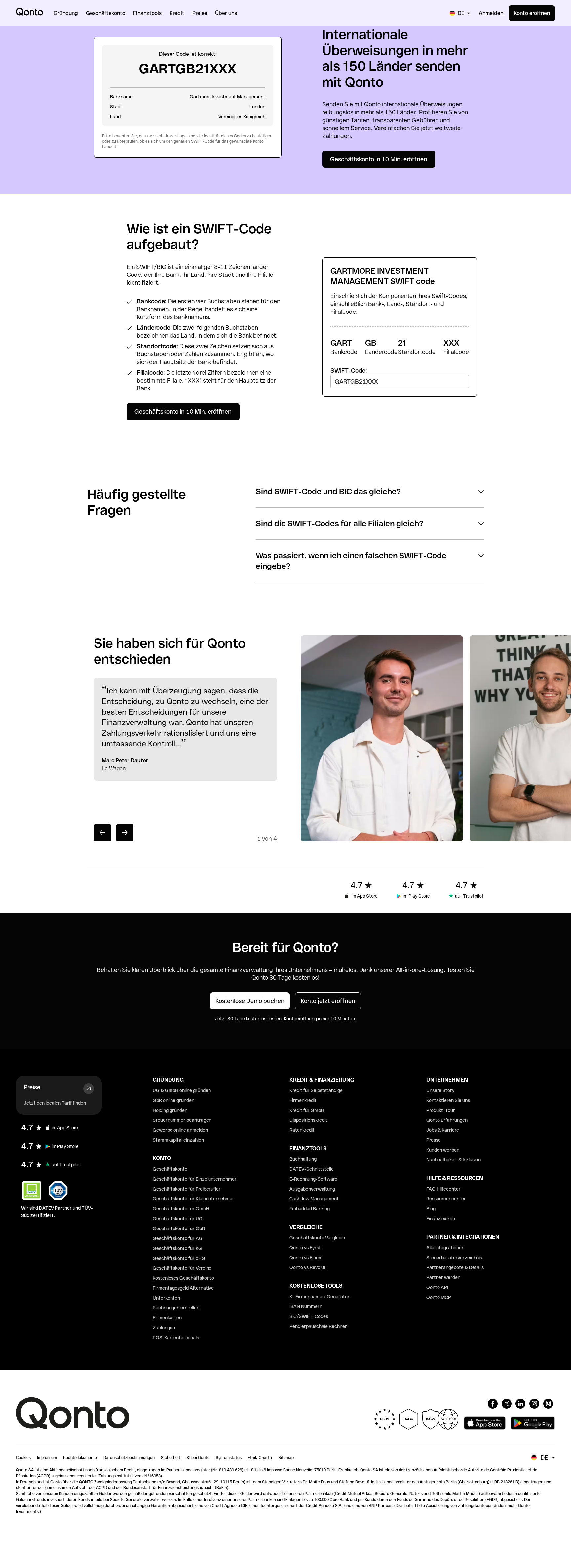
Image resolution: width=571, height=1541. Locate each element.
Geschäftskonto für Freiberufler (187, 1189)
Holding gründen (170, 1110)
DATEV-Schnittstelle (311, 1169)
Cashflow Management (314, 1198)
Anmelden (491, 13)
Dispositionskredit (308, 1120)
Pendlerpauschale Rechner (318, 1326)
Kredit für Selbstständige (316, 1090)
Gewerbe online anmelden (180, 1130)
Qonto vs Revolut (307, 1267)
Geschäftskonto (170, 1169)
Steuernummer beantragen (182, 1120)
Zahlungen (164, 1327)
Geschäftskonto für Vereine (182, 1268)
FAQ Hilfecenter (443, 1189)
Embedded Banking (309, 1208)
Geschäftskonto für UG (178, 1218)
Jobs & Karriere (442, 1130)
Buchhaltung (303, 1159)
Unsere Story (440, 1090)
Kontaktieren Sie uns (448, 1100)
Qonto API (437, 1287)
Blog (431, 1208)
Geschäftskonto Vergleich (317, 1237)
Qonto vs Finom (306, 1257)
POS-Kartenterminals (176, 1337)
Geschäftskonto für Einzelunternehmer (195, 1179)
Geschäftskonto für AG (178, 1238)
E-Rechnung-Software (313, 1179)
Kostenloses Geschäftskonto (183, 1278)
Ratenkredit (302, 1130)
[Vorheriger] (102, 832)
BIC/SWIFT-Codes (308, 1316)
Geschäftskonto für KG (177, 1248)
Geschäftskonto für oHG (179, 1258)
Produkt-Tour (440, 1110)
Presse (433, 1140)
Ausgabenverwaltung (312, 1189)
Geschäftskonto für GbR (179, 1228)
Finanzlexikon (440, 1218)
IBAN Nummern (305, 1306)
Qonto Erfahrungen (447, 1120)
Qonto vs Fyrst (305, 1247)
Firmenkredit (303, 1100)
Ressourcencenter (446, 1198)
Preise (32, 1087)
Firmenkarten (167, 1317)
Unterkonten (166, 1298)
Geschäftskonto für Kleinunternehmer (193, 1198)
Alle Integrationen (445, 1247)
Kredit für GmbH (306, 1110)
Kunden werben (442, 1150)
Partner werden (443, 1277)
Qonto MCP (438, 1297)
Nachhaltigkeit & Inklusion (453, 1159)
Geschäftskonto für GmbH (181, 1208)
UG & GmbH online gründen (182, 1090)
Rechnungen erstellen (176, 1307)
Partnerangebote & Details (455, 1267)
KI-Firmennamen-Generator (319, 1296)
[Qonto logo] (29, 12)
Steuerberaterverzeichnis (454, 1257)
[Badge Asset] (493, 1404)
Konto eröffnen (532, 13)
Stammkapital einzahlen (178, 1140)
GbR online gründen (173, 1100)
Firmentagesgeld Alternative (183, 1288)
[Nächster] (124, 832)
